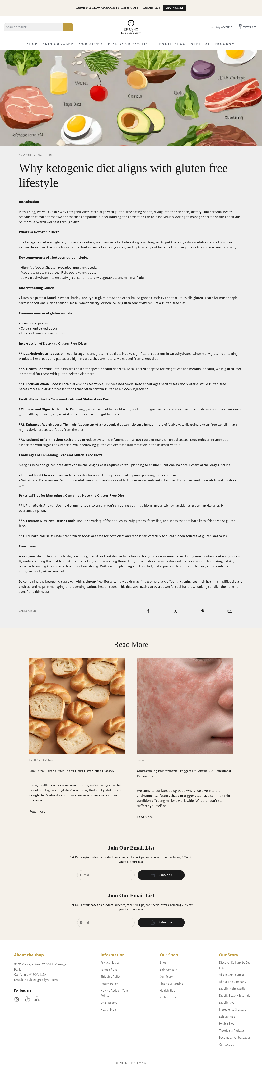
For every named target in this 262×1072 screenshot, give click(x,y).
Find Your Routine (129, 43)
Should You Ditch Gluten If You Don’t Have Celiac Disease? (71, 771)
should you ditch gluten (41, 760)
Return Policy (109, 984)
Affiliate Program (213, 43)
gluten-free (171, 303)
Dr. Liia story (109, 1003)
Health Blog (171, 43)
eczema (140, 760)
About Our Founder (231, 975)
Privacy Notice (110, 963)
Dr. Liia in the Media (232, 989)
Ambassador (168, 997)
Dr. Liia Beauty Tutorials (234, 996)
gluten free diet (45, 155)
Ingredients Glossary (232, 1010)
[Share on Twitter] (175, 611)
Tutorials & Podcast (231, 1030)
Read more (37, 811)
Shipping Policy (111, 977)
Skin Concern (58, 43)
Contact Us (226, 1044)
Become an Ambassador (234, 1038)
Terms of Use (109, 970)
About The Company (232, 982)
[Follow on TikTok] (26, 999)
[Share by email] (229, 611)
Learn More (174, 8)
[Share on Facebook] (148, 611)
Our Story (91, 43)
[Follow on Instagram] (16, 999)
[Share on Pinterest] (202, 611)
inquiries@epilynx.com (40, 980)
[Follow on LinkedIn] (37, 999)
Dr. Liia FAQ (227, 1003)
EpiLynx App (227, 1017)
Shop (32, 43)
